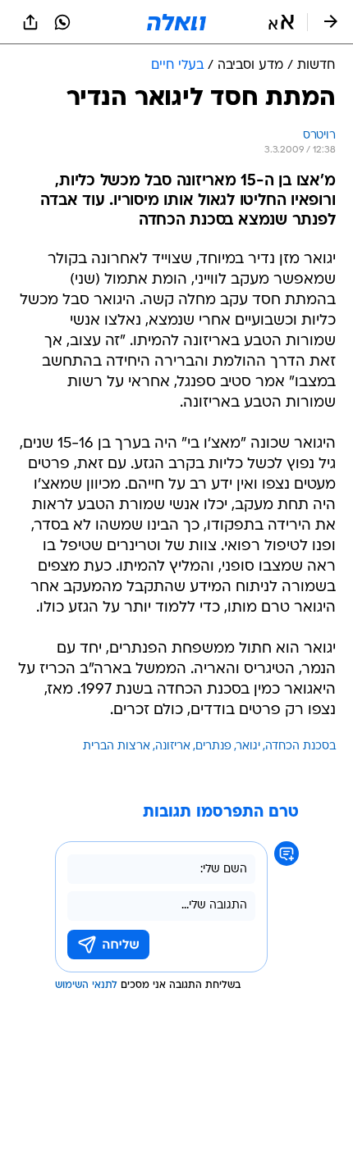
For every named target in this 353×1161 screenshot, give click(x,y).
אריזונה (172, 746)
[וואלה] (176, 22)
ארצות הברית (116, 746)
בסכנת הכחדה (300, 746)
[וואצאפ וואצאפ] (62, 22)
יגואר (248, 746)
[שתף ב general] (30, 22)
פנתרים (213, 746)
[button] (281, 22)
